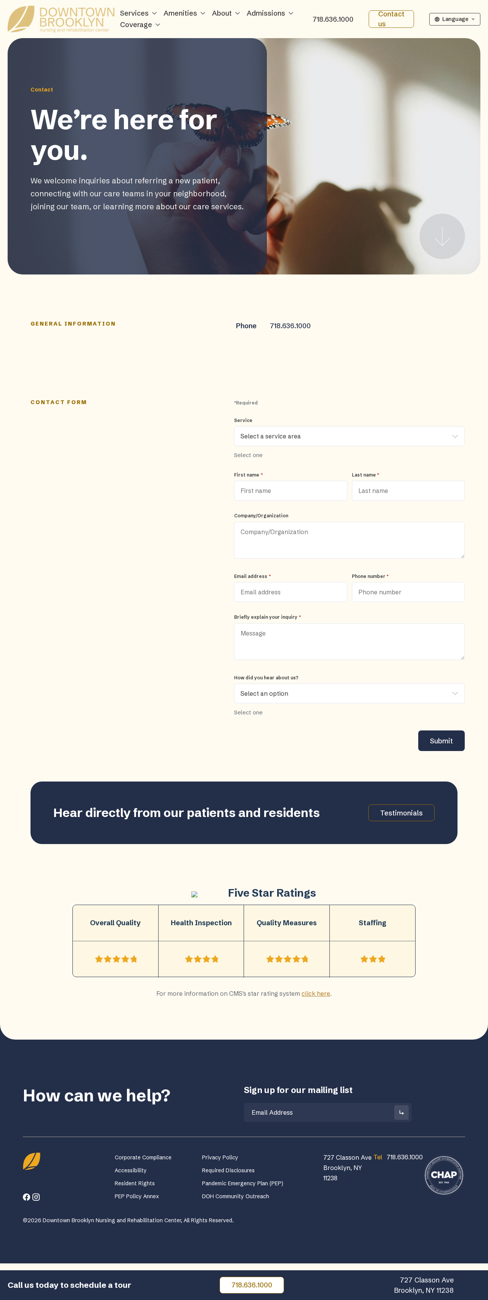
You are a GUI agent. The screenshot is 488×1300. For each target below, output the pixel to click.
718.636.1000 (333, 19)
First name (248, 475)
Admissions (266, 13)
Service (243, 420)
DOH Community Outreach (235, 1196)
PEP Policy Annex (137, 1196)
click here (316, 993)
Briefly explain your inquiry (267, 617)
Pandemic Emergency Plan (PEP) (242, 1183)
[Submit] (401, 1112)
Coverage (136, 24)
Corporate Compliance (143, 1157)
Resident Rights (135, 1183)
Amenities (180, 13)
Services (134, 13)
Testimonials (401, 813)
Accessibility (131, 1170)
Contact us (391, 19)
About (222, 13)
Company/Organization (261, 515)
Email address (252, 576)
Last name (365, 475)
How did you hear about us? (266, 677)
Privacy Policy (220, 1157)
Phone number (370, 576)
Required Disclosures (228, 1170)
